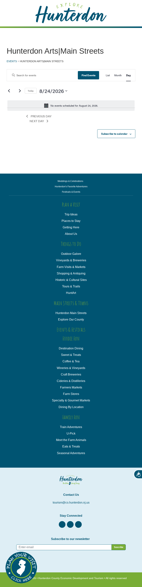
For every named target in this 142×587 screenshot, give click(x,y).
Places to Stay (71, 220)
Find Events (88, 75)
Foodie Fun (71, 338)
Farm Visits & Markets (71, 267)
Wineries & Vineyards (71, 368)
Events (12, 61)
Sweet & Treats (71, 354)
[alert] (71, 105)
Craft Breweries (71, 374)
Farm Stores (71, 393)
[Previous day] (9, 91)
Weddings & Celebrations (70, 181)
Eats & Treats (71, 446)
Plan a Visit (71, 204)
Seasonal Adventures (71, 453)
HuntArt (71, 292)
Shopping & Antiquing (71, 273)
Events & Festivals (71, 329)
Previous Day (41, 116)
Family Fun (71, 417)
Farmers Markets (71, 387)
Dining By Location (71, 407)
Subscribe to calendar (114, 133)
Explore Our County (71, 319)
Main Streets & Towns (71, 303)
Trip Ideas (71, 214)
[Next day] (20, 91)
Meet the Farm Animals (71, 440)
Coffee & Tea (71, 361)
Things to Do (71, 243)
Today (31, 90)
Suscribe (118, 547)
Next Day (37, 121)
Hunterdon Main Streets (71, 313)
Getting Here (71, 227)
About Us (71, 233)
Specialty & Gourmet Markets (71, 400)
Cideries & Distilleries (71, 381)
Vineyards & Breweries (71, 260)
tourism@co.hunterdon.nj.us (71, 502)
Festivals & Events (71, 192)
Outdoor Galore (71, 253)
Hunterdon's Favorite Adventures (71, 186)
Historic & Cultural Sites (71, 279)
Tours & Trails (71, 286)
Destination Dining (71, 348)
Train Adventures (71, 427)
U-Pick (71, 433)
